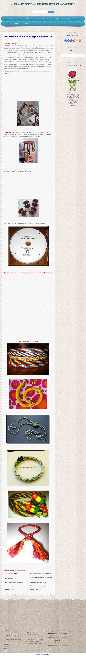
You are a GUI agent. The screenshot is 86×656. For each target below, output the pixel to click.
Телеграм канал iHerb (43, 655)
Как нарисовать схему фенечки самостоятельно (35, 631)
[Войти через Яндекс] (74, 40)
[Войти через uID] (65, 40)
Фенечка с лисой (10, 589)
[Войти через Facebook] (71, 40)
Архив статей (61, 636)
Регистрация (55, 632)
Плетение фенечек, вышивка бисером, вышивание (43, 4)
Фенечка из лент (32, 637)
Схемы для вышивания (73, 80)
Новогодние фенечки (33, 634)
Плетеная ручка (10, 633)
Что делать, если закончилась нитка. (12, 639)
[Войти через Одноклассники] (80, 40)
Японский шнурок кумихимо (35, 639)
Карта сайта (54, 636)
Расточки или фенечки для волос (14, 630)
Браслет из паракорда (11, 650)
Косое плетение (73, 93)
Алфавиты (72, 105)
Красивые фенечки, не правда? (14, 582)
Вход (61, 632)
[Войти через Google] (77, 40)
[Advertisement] (28, 87)
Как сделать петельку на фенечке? (11, 643)
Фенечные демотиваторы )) (38, 582)
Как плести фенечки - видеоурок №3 (40, 573)
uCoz (60, 644)
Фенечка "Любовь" (35, 589)
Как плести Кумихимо (33, 641)
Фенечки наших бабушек (34, 646)
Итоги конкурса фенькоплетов (13, 586)
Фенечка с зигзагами (11, 578)
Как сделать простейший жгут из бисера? (13, 647)
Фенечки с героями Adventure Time (12, 636)
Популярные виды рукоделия (38, 586)
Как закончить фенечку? (12, 573)
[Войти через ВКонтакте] (68, 40)
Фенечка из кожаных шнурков (35, 643)
